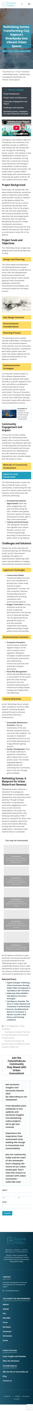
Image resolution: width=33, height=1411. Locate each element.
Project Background (11, 94)
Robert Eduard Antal (22, 51)
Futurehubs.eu (8, 72)
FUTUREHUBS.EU (10, 1366)
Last (18, 1197)
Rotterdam (7, 1336)
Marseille (6, 1318)
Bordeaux (7, 1327)
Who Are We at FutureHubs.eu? (15, 1372)
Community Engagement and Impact (15, 102)
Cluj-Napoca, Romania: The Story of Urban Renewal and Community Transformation (18, 1004)
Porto (5, 1322)
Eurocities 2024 (10, 1350)
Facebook (7, 1396)
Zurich (5, 1340)
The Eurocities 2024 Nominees (16, 1298)
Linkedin (17, 1396)
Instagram (25, 1396)
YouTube (16, 1399)
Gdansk (6, 1309)
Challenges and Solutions (13, 107)
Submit (7, 1213)
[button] (21, 4)
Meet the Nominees (11, 1361)
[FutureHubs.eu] (8, 4)
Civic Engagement (11, 1026)
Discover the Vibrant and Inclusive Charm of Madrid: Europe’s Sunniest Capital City (16, 1044)
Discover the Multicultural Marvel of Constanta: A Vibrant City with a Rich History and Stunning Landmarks (17, 1014)
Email (5, 1202)
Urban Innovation (23, 72)
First (3, 1197)
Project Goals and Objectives (15, 98)
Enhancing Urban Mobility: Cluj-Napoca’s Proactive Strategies (17, 996)
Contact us (7, 1381)
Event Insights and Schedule (14, 1356)
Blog (5, 1376)
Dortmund (7, 1331)
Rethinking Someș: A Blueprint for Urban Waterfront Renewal (15, 112)
